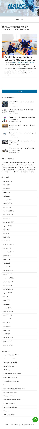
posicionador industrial (10, 377)
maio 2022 (6, 330)
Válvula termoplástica (10, 407)
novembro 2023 (8, 282)
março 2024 (7, 267)
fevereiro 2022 (8, 337)
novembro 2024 (8, 244)
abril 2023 (6, 304)
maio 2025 (6, 237)
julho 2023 (6, 297)
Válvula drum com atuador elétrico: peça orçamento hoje (19, 167)
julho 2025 (6, 229)
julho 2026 (6, 185)
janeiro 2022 (7, 341)
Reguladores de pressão (11, 381)
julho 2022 (6, 323)
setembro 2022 (8, 319)
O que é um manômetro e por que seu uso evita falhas (18, 169)
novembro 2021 (8, 345)
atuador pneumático (9, 359)
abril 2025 (6, 241)
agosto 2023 (7, 293)
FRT (24, 426)
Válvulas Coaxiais (8, 414)
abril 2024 (6, 263)
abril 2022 (6, 334)
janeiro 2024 (7, 274)
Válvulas (31, 62)
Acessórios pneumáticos (11, 355)
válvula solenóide (8, 403)
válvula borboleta (8, 396)
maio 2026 (6, 192)
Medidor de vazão (9, 366)
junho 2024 (6, 256)
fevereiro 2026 (8, 203)
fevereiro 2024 (8, 270)
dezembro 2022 (8, 311)
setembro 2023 (8, 289)
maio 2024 (6, 259)
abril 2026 (6, 196)
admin (14, 62)
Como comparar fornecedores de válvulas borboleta (18, 165)
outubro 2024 (7, 248)
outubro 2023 (7, 285)
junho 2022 (6, 326)
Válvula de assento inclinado (12, 400)
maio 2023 (6, 300)
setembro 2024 (8, 252)
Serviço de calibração (10, 392)
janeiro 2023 (7, 308)
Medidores (6, 370)
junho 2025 (6, 233)
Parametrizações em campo (12, 374)
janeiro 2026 (7, 207)
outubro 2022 (7, 315)
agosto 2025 (7, 226)
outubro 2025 (7, 218)
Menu (20, 19)
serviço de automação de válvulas (13, 388)
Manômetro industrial (10, 362)
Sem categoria (8, 385)
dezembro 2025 (8, 211)
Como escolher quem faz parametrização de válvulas (18, 162)
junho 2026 (6, 188)
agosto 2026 (7, 181)
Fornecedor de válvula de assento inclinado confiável (18, 172)
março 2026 (7, 200)
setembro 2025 (8, 222)
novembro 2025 (8, 214)
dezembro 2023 (8, 278)
